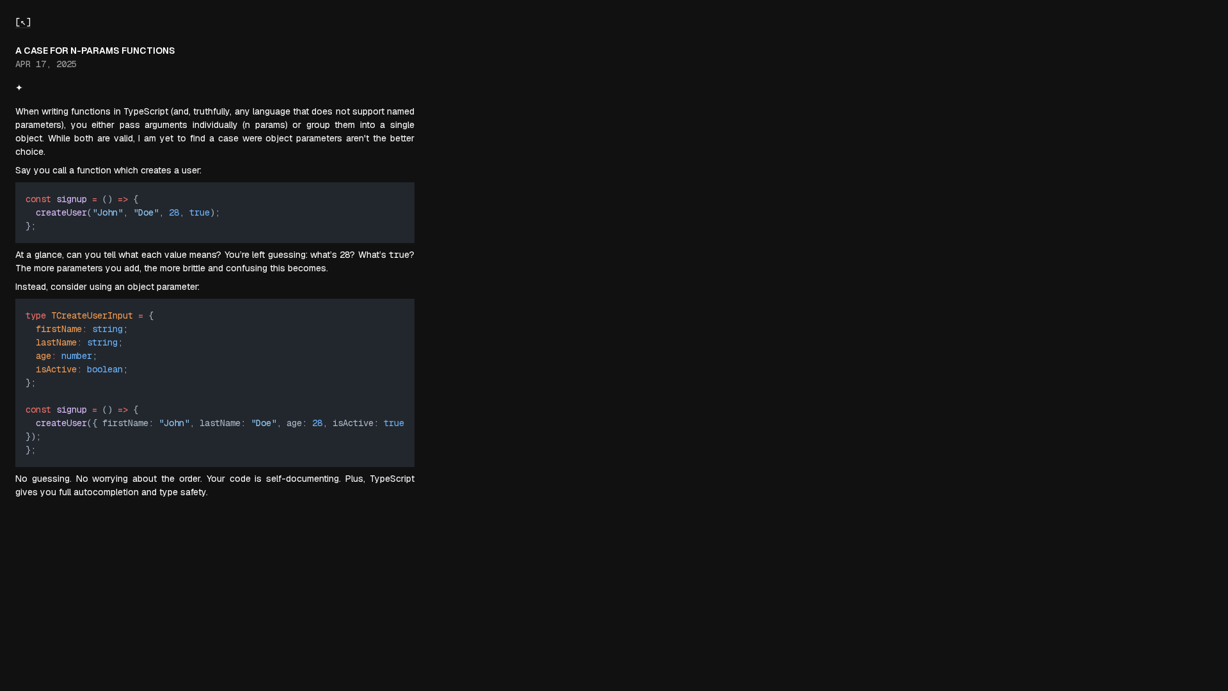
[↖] (23, 22)
